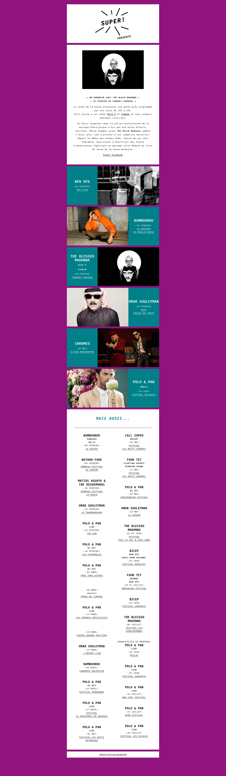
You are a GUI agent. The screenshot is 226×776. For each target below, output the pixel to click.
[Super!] (113, 23)
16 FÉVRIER (143, 226)
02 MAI (91, 734)
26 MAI (82, 347)
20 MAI (134, 492)
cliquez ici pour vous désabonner (113, 754)
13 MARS (92, 613)
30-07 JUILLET (134, 582)
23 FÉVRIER (92, 509)
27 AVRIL (92, 709)
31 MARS (92, 649)
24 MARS (92, 634)
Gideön (125, 114)
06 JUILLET (134, 624)
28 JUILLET (134, 731)
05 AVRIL (91, 667)
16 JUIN (134, 557)
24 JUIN (144, 388)
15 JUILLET (134, 711)
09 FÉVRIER (82, 185)
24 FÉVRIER (144, 307)
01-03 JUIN (134, 533)
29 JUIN (134, 671)
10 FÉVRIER (92, 488)
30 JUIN (134, 602)
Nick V (111, 114)
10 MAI (134, 442)
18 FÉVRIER (82, 266)
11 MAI (134, 468)
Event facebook (113, 155)
